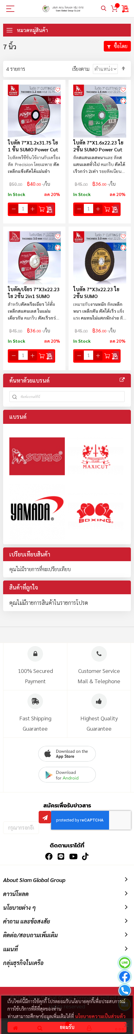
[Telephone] (124, 991)
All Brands (122, 379)
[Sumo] (37, 456)
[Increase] (32, 209)
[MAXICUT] (95, 456)
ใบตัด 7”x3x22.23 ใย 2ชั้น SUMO (96, 292)
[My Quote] (125, 9)
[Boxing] (95, 512)
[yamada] (37, 512)
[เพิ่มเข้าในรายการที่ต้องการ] (58, 89)
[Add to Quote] (51, 209)
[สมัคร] (45, 817)
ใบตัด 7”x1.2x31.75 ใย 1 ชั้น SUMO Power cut (33, 146)
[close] (126, 1025)
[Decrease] (13, 209)
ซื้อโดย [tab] (120, 46)
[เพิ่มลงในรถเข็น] (41, 209)
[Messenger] (124, 977)
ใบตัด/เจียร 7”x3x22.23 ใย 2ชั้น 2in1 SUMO (34, 292)
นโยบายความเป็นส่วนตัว (100, 1016)
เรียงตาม (80, 69)
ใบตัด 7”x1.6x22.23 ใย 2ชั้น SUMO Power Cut (98, 146)
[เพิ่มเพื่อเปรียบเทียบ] (58, 100)
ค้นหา (104, 8)
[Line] (124, 964)
